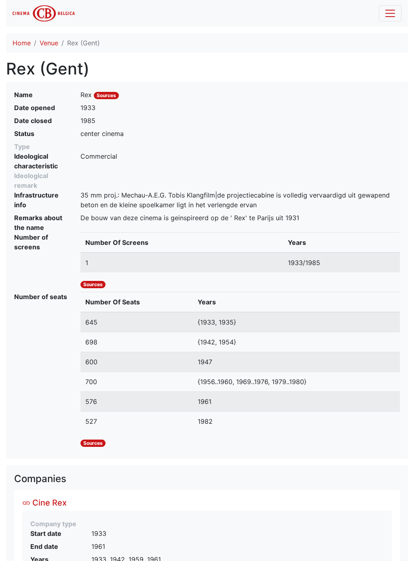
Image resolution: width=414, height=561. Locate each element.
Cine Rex (48, 503)
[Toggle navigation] (390, 13)
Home (22, 43)
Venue (49, 43)
